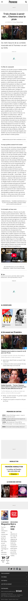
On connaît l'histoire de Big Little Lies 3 (13, 426)
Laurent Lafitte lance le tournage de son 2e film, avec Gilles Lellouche (13, 419)
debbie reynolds (20, 276)
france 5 (20, 277)
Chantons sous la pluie (6, 325)
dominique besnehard (13, 277)
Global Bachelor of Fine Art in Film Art (8, 595)
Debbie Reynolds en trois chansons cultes (14, 139)
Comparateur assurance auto (7, 593)
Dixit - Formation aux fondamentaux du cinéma (10, 596)
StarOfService (19, 595)
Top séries (4, 577)
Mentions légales (4, 599)
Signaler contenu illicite (13, 599)
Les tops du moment (6, 584)
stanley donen (4, 277)
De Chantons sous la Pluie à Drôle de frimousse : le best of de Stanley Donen (14, 267)
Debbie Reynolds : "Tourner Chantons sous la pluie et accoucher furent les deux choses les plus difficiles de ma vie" (14, 202)
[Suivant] (26, 316)
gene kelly (13, 276)
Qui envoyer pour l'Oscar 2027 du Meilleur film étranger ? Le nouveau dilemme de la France (13, 423)
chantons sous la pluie (6, 276)
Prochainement (5, 573)
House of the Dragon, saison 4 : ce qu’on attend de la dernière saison (13, 416)
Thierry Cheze (20, 22)
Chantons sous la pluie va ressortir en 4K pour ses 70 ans (13, 352)
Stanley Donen (18, 325)
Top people (4, 580)
